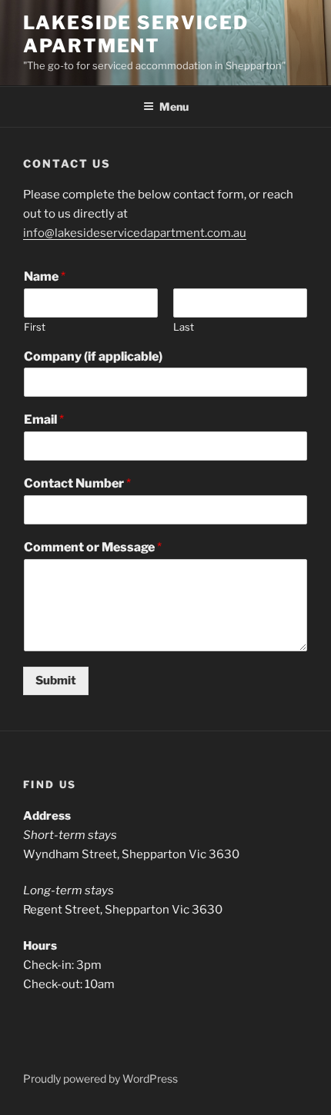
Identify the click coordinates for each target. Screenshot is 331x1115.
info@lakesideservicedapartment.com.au (134, 233)
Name (44, 276)
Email (44, 419)
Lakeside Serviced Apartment (136, 34)
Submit (55, 680)
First (34, 327)
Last (183, 327)
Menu (174, 106)
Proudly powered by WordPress (100, 1078)
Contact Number (77, 483)
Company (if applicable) (93, 356)
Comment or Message (93, 547)
